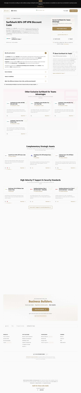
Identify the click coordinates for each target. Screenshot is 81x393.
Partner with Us (63, 342)
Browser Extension (46, 336)
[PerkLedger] (40, 11)
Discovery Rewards (6, 340)
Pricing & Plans (44, 340)
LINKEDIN (42, 390)
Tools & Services (6, 336)
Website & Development (26, 338)
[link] (8, 18)
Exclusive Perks (6, 338)
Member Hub (43, 338)
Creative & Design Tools (26, 342)
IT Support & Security (26, 344)
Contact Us (62, 338)
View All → (24, 346)
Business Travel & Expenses (27, 336)
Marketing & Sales (25, 340)
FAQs (61, 340)
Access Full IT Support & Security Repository (40, 207)
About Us (61, 336)
